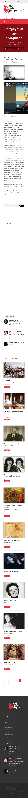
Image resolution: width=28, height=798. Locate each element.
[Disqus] (14, 245)
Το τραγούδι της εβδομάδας (16, 48)
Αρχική (6, 48)
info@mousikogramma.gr (18, 793)
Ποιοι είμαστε (8, 1)
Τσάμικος (7, 380)
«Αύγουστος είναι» (10, 662)
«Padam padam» (10, 600)
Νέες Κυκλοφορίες (9, 727)
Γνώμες (6, 724)
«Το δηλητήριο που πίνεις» (13, 411)
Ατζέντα (6, 729)
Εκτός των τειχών (9, 737)
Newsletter (20, 1)
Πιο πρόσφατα (10, 316)
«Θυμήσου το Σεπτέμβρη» (13, 631)
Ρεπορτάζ (7, 722)
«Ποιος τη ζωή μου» (11, 571)
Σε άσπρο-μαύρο (9, 734)
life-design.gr (12, 789)
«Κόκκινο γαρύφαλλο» (12, 475)
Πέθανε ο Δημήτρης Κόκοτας (16, 342)
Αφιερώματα (8, 732)
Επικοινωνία (14, 1)
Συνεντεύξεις (8, 720)
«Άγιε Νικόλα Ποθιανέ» (12, 540)
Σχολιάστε (15, 62)
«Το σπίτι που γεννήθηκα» (13, 444)
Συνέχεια (7, 386)
